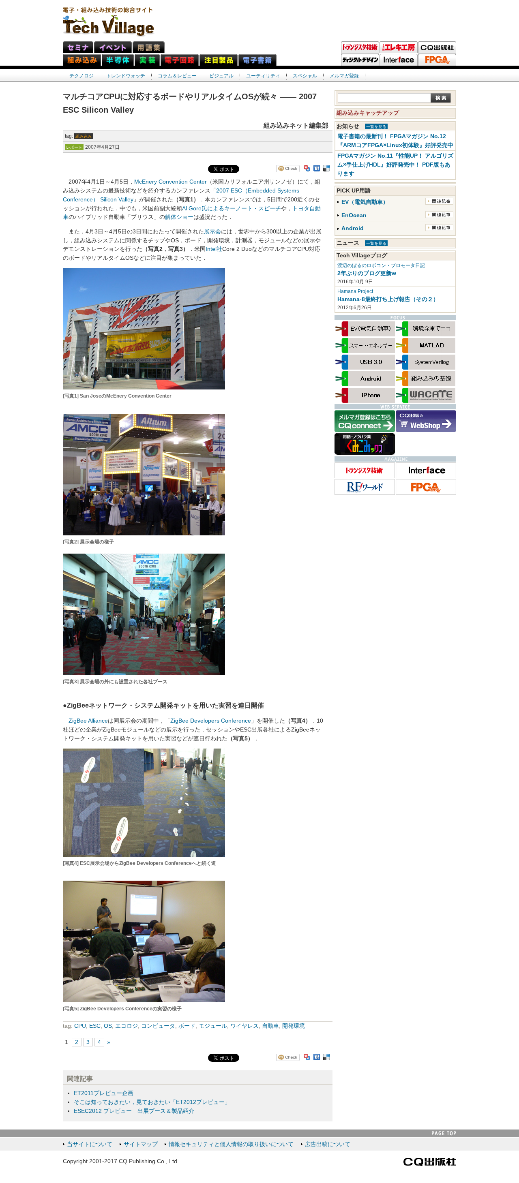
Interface (399, 60)
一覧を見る (376, 126)
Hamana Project (355, 291)
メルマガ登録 (344, 76)
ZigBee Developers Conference (210, 721)
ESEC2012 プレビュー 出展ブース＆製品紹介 (134, 1111)
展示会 (212, 232)
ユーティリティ (263, 76)
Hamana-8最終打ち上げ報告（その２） (388, 299)
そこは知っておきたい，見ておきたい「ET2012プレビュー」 (152, 1102)
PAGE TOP (444, 1133)
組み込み (83, 136)
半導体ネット (118, 60)
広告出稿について (327, 1144)
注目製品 (218, 60)
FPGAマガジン (437, 60)
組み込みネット (82, 60)
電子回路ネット (180, 60)
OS (108, 1026)
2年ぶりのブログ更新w (366, 273)
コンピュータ (158, 1026)
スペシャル (305, 76)
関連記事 (439, 201)
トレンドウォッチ (125, 76)
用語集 (149, 47)
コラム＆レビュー (177, 76)
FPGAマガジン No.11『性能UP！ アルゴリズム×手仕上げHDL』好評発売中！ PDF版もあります (395, 165)
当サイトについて (89, 1144)
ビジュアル (221, 76)
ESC (95, 1026)
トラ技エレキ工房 (399, 47)
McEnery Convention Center (170, 182)
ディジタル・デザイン (360, 60)
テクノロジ (81, 76)
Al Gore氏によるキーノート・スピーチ (231, 208)
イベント (113, 47)
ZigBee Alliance (88, 721)
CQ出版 (437, 47)
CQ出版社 (429, 1162)
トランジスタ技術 (360, 47)
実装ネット (147, 60)
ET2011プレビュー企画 (103, 1093)
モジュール (213, 1026)
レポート (74, 147)
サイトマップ (141, 1144)
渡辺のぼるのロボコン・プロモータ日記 (381, 265)
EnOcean (354, 215)
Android (352, 228)
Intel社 (214, 249)
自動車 (270, 1026)
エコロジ (126, 1026)
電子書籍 (257, 60)
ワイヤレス (244, 1026)
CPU (80, 1026)
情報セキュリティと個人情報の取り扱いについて (231, 1144)
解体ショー (179, 217)
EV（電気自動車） (364, 202)
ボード (186, 1026)
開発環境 (293, 1026)
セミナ (78, 47)
